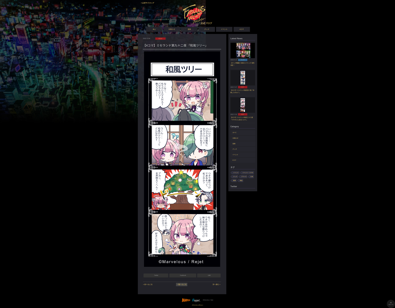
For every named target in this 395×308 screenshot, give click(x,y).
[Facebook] (182, 276)
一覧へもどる (182, 284)
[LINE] (209, 276)
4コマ (242, 29)
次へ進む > (216, 284)
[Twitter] (155, 276)
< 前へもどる (148, 284)
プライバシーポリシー (197, 305)
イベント (224, 29)
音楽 (189, 29)
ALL (154, 29)
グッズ (206, 29)
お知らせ (171, 29)
